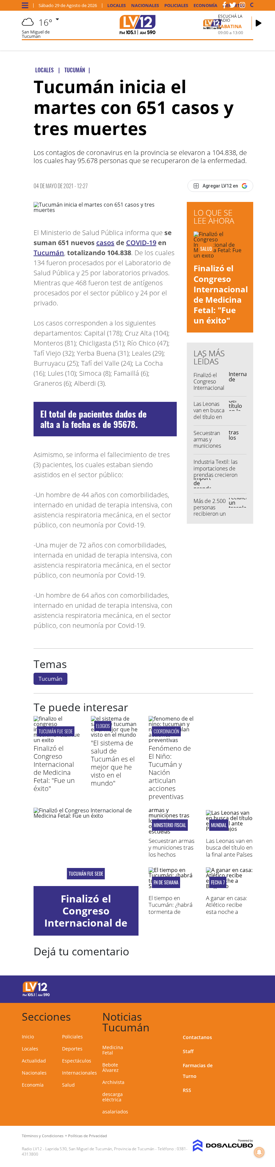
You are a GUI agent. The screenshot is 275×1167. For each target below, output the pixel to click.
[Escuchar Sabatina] (258, 23)
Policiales (176, 5)
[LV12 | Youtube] (241, 988)
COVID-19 (141, 242)
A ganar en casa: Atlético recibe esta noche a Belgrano (226, 908)
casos (105, 242)
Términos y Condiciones (42, 1135)
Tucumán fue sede (56, 731)
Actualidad (34, 1060)
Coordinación (166, 731)
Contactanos (197, 1037)
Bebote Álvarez (110, 1067)
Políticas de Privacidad (87, 1135)
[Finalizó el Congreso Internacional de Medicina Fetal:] (57, 740)
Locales (116, 5)
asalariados (115, 1111)
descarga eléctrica (112, 1097)
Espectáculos (76, 1060)
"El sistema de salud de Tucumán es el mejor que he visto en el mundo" (113, 763)
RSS (187, 1090)
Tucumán (49, 252)
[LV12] (36, 995)
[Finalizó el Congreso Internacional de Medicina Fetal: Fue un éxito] (86, 847)
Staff (188, 1051)
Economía (205, 5)
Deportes (72, 1048)
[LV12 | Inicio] (245, 1015)
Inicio (28, 1036)
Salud (68, 1085)
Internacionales (79, 1073)
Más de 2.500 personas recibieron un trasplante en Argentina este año (210, 517)
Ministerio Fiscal (170, 825)
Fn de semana (166, 882)
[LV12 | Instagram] (242, 6)
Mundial (219, 825)
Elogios (103, 725)
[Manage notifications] (259, 1152)
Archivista (113, 1082)
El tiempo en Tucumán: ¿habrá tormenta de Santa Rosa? (170, 908)
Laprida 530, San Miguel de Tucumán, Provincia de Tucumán (99, 1149)
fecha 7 (218, 882)
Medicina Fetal (112, 1050)
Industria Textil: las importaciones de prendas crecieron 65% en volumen (215, 471)
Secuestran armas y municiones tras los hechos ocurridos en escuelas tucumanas (172, 858)
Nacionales (145, 5)
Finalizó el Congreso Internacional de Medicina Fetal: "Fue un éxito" (221, 294)
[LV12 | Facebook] (224, 6)
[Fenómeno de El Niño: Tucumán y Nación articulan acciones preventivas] (172, 740)
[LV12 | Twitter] (232, 6)
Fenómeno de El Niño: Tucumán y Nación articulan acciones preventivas (170, 772)
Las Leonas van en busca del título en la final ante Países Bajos (209, 416)
